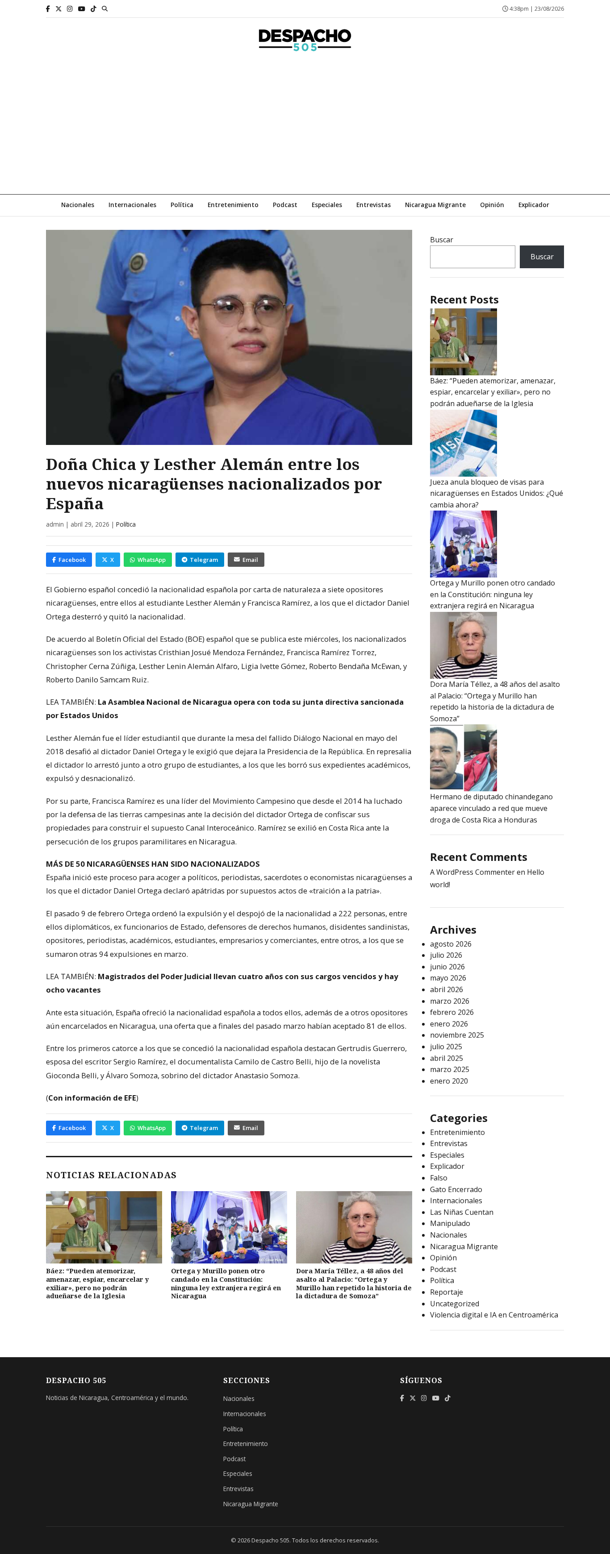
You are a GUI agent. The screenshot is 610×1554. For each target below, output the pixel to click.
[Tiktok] (93, 9)
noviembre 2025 (457, 1035)
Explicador (533, 204)
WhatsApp (152, 560)
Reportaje (446, 1292)
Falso (438, 1178)
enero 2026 (449, 1024)
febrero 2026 (452, 1012)
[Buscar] (105, 8)
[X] (58, 9)
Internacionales (132, 204)
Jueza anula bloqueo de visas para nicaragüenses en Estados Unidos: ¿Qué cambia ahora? (496, 493)
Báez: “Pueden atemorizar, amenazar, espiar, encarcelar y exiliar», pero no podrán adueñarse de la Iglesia (97, 1283)
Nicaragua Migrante (435, 204)
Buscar (441, 240)
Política (182, 204)
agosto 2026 (451, 944)
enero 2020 (449, 1081)
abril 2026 (446, 989)
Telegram (204, 560)
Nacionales (77, 204)
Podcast (285, 204)
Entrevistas (373, 204)
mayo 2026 (448, 978)
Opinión (492, 204)
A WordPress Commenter (472, 872)
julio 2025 (446, 1046)
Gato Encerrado (456, 1189)
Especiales (327, 204)
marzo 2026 (449, 1001)
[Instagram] (70, 9)
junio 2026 (447, 967)
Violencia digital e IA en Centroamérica (494, 1315)
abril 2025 (446, 1058)
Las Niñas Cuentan (461, 1212)
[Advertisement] (305, 127)
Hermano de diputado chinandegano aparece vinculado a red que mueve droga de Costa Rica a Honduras (491, 808)
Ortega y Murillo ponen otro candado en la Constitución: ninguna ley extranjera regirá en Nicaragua (226, 1283)
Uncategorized (454, 1304)
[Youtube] (81, 9)
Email (250, 560)
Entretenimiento (233, 204)
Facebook (72, 560)
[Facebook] (48, 9)
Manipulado (450, 1223)
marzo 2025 (449, 1069)
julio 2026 (446, 955)
